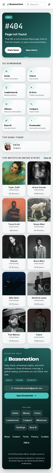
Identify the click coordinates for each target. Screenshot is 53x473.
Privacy (34, 436)
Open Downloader (24, 395)
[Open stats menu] (4, 4)
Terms (26, 436)
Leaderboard (12, 420)
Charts (37, 413)
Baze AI (33, 427)
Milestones (41, 420)
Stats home (13, 50)
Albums (26, 413)
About (7, 436)
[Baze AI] (49, 4)
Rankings (20, 427)
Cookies (45, 436)
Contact (16, 436)
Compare (27, 420)
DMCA (26, 443)
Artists (15, 413)
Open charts (32, 50)
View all (47, 158)
